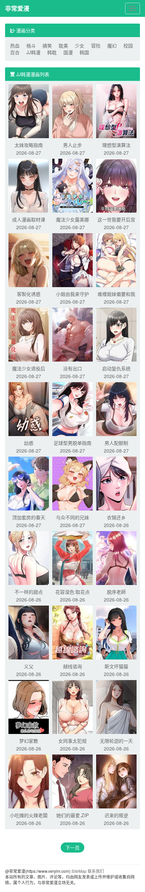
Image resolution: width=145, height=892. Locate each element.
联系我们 (96, 871)
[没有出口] (72, 334)
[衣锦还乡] (116, 483)
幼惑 (28, 442)
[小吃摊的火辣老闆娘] (28, 780)
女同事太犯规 (72, 740)
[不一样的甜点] (28, 557)
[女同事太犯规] (72, 706)
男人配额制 (116, 442)
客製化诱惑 (28, 293)
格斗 (31, 45)
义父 (28, 666)
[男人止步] (72, 110)
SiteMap (79, 871)
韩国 (84, 52)
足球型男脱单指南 (72, 442)
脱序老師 (116, 591)
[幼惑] (28, 408)
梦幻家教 (28, 740)
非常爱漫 (17, 8)
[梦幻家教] (28, 706)
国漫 (68, 52)
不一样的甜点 (28, 591)
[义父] (28, 631)
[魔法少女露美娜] (72, 185)
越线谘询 (72, 666)
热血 (15, 45)
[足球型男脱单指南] (72, 408)
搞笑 (47, 45)
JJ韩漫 (33, 52)
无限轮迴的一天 (116, 740)
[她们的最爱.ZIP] (72, 780)
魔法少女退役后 (28, 368)
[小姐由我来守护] (72, 259)
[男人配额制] (116, 408)
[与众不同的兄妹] (72, 483)
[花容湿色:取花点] (72, 557)
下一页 (72, 847)
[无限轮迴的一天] (116, 706)
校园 (128, 45)
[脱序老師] (116, 557)
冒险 (95, 45)
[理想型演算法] (116, 110)
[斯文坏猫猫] (116, 631)
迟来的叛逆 (116, 815)
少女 (79, 45)
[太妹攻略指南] (28, 110)
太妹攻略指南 (28, 145)
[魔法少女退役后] (28, 334)
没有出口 (72, 368)
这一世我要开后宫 (116, 219)
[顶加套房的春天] (28, 483)
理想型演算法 (116, 145)
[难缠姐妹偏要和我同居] (116, 259)
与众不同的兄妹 (72, 517)
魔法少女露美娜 (72, 219)
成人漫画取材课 (28, 219)
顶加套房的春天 (28, 517)
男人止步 (72, 145)
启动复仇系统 (116, 368)
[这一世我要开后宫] (116, 185)
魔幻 (112, 45)
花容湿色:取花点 (72, 591)
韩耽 (52, 52)
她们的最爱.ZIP (72, 815)
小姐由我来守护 (72, 293)
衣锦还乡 (116, 517)
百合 (15, 52)
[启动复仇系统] (116, 334)
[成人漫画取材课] (28, 185)
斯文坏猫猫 (116, 666)
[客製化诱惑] (28, 259)
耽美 (63, 45)
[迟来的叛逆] (116, 780)
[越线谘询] (72, 631)
